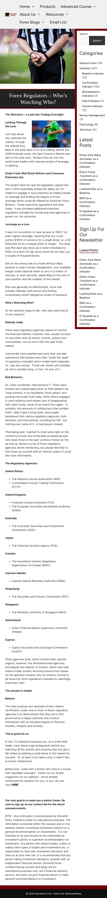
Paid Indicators (91, 101)
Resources (55, 14)
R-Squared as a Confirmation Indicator (88, 215)
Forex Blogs (30, 22)
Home (25, 6)
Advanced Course (76, 6)
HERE (15, 784)
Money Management (92, 115)
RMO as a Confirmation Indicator (87, 202)
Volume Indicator (92, 106)
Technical (85, 129)
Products (47, 6)
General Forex (88, 63)
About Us (28, 14)
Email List (58, 22)
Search (83, 34)
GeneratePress (73, 893)
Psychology (86, 124)
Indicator (84, 68)
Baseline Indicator (93, 73)
